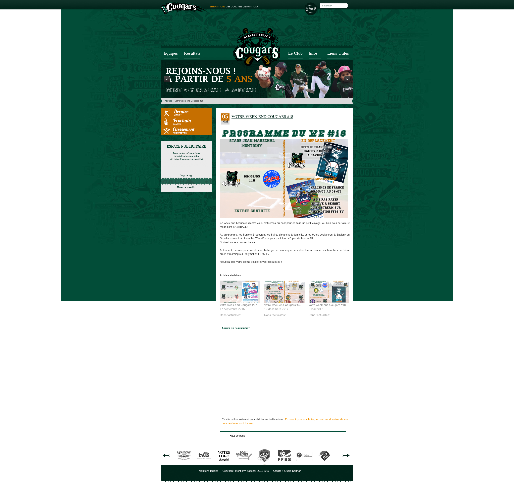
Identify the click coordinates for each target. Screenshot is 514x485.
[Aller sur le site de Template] (224, 463)
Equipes (171, 53)
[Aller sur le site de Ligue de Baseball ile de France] (264, 463)
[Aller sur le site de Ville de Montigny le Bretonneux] (184, 463)
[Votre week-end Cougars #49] (284, 291)
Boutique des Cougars (311, 8)
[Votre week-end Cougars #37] (240, 291)
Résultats (192, 53)
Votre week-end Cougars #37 (238, 304)
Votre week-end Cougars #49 (282, 304)
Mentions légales (208, 470)
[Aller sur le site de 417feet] (324, 463)
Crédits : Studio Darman (287, 470)
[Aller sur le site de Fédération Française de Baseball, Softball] (284, 463)
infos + (315, 53)
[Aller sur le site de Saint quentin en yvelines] (244, 463)
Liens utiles (338, 53)
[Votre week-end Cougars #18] (329, 291)
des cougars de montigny (234, 6)
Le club (295, 53)
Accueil (168, 101)
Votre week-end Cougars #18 (327, 304)
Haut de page (237, 435)
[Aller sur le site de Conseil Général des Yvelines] (304, 463)
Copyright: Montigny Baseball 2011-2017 (245, 470)
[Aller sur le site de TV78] (204, 463)
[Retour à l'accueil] (256, 47)
